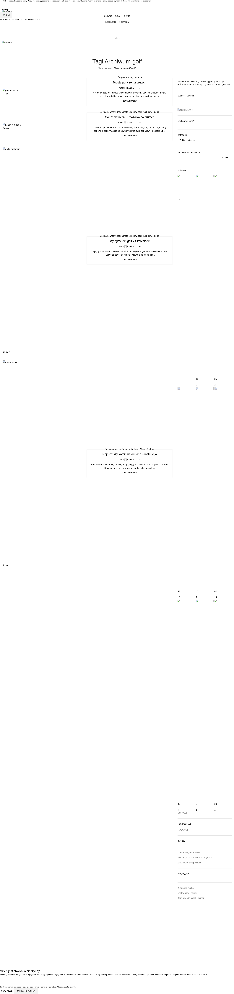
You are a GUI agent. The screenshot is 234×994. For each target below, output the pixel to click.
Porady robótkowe (130, 449)
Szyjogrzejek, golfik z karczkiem (129, 241)
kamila (130, 88)
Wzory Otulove (147, 449)
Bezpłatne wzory (125, 77)
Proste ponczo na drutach (129, 82)
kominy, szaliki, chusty (140, 112)
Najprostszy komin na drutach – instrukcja (129, 454)
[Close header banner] (3, 979)
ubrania (138, 77)
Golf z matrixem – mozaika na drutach (129, 117)
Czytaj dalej (130, 101)
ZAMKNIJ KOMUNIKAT (26, 991)
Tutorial (156, 112)
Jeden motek (123, 112)
